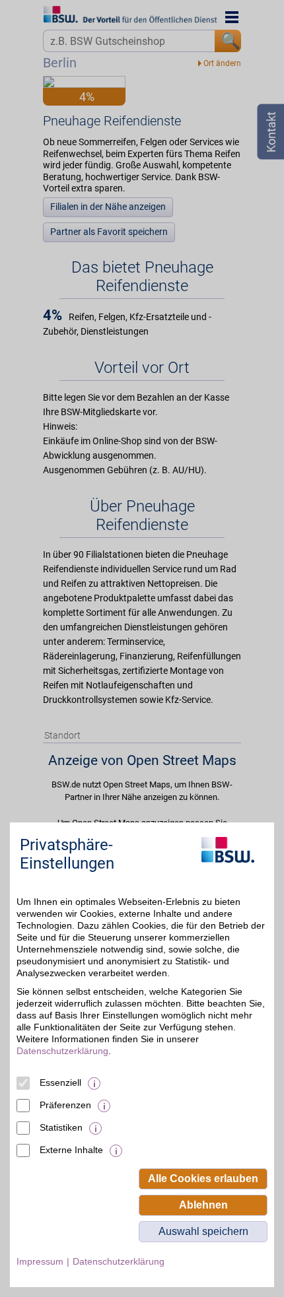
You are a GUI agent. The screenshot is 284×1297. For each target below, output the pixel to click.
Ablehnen (203, 1205)
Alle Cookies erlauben (203, 1178)
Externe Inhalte (71, 1150)
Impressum (40, 1261)
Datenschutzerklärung (62, 1051)
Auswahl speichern (203, 1231)
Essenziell (60, 1082)
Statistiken (61, 1127)
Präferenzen (65, 1105)
